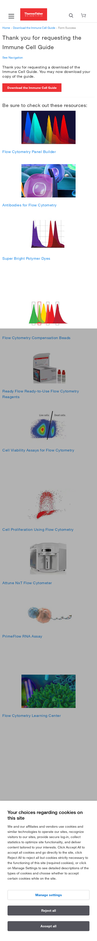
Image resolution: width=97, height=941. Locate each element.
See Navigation (12, 57)
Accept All (48, 926)
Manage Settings (48, 895)
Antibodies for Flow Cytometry (29, 205)
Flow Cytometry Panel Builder (29, 151)
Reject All (48, 910)
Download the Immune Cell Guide (32, 87)
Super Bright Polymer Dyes (26, 258)
